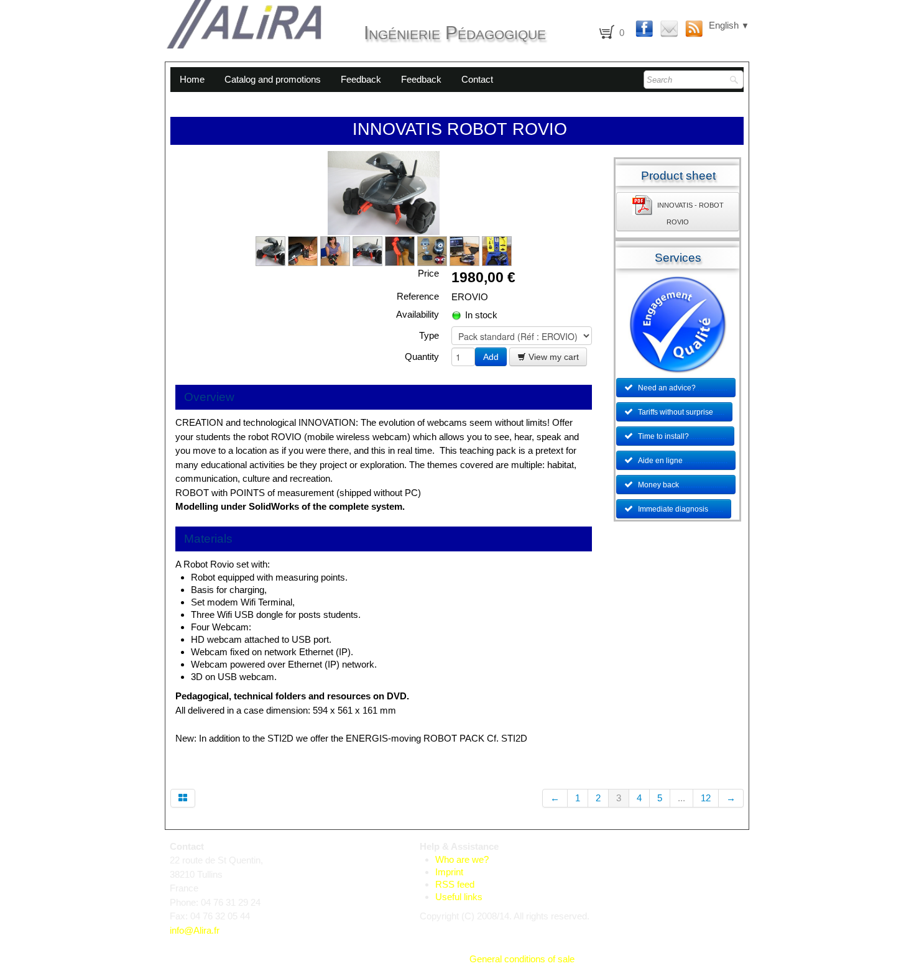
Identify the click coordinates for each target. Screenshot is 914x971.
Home (192, 79)
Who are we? (462, 859)
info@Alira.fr (194, 930)
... (681, 798)
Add (491, 357)
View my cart (552, 357)
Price (428, 273)
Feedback (361, 79)
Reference (418, 296)
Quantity (422, 356)
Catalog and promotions (272, 79)
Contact (477, 79)
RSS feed (454, 884)
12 (706, 798)
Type (429, 335)
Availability (417, 314)
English (729, 25)
